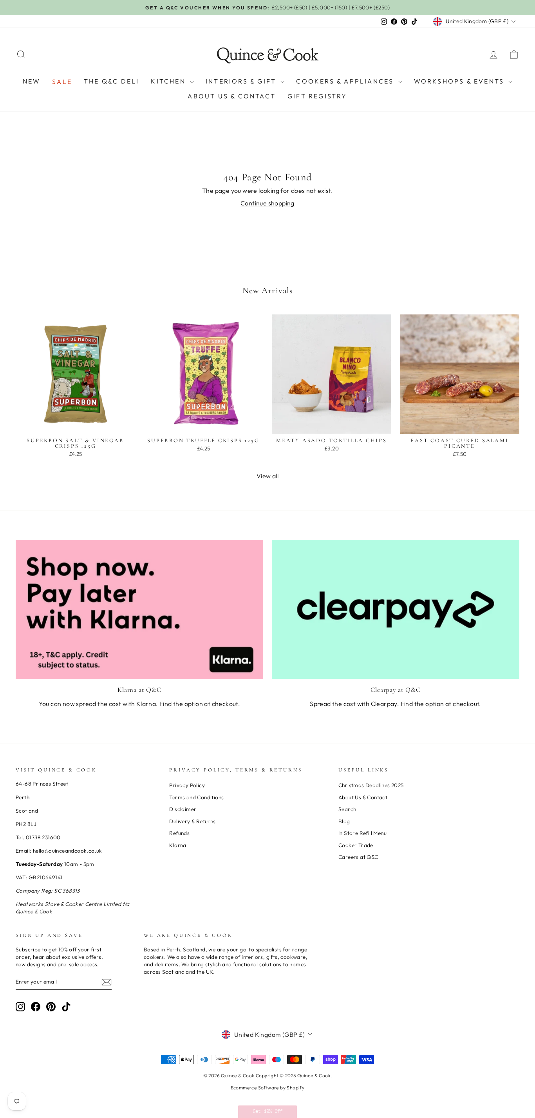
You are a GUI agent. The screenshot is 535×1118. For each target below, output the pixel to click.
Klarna (177, 845)
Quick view (75, 424)
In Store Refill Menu (362, 833)
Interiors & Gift (242, 81)
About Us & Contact (232, 96)
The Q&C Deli (111, 81)
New (32, 81)
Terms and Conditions (196, 797)
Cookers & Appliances (346, 81)
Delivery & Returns (192, 821)
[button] (267, 1111)
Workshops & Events (460, 81)
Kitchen (169, 81)
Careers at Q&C (358, 856)
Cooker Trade (355, 845)
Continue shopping (267, 203)
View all (267, 476)
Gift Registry (317, 96)
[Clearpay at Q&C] (395, 609)
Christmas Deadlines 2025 (371, 785)
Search (347, 809)
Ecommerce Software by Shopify (268, 1088)
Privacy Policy (187, 785)
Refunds (179, 833)
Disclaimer (182, 809)
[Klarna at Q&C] (139, 609)
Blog (344, 821)
